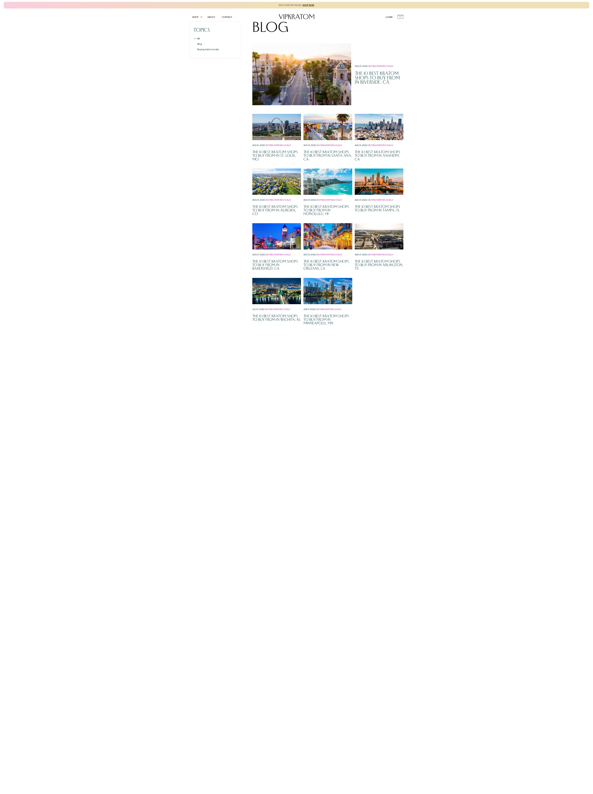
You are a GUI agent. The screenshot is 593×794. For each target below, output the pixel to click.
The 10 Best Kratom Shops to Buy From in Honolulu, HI (326, 210)
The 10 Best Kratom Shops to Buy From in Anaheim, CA (377, 156)
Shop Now (308, 5)
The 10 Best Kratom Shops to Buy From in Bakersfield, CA (275, 265)
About (211, 17)
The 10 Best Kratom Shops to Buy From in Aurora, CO (275, 210)
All (198, 38)
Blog (199, 43)
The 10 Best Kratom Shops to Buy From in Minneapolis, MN (326, 320)
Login (389, 17)
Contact (227, 17)
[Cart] (400, 17)
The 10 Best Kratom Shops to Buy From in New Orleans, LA (326, 265)
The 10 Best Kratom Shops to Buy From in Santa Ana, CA (327, 156)
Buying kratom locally (208, 49)
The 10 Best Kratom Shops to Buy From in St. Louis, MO (275, 156)
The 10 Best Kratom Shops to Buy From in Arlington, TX (379, 265)
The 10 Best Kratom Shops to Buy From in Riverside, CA (377, 78)
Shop (195, 17)
